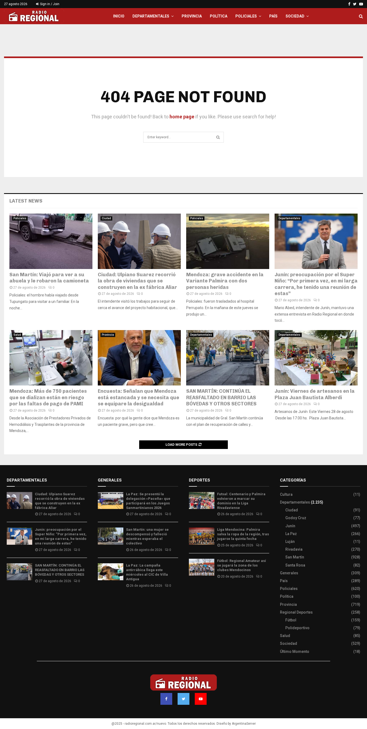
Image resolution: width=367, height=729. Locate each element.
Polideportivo (297, 628)
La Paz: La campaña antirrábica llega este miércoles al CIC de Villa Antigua (147, 572)
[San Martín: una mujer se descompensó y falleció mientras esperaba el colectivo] (110, 536)
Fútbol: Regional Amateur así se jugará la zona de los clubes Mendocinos (241, 565)
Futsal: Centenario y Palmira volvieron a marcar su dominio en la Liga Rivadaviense (241, 501)
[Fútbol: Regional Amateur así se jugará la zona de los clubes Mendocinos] (201, 567)
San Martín (294, 557)
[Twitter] (183, 699)
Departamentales (150, 16)
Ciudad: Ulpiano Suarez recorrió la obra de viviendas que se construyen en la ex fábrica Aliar (137, 281)
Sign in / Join (49, 4)
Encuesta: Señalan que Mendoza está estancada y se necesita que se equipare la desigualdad (139, 397)
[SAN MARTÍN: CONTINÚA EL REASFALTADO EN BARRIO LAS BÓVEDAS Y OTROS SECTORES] (227, 357)
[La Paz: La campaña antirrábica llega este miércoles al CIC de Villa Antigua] (110, 571)
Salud (17, 334)
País (273, 16)
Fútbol (290, 620)
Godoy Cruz (295, 518)
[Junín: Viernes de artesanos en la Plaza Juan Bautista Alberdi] (316, 357)
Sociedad (295, 16)
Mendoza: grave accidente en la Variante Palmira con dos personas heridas (225, 281)
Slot (192, 592)
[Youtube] (201, 699)
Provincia (192, 16)
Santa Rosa (295, 565)
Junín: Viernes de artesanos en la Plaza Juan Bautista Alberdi (315, 394)
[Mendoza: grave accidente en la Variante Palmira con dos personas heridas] (227, 241)
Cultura (286, 494)
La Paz (291, 534)
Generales (289, 573)
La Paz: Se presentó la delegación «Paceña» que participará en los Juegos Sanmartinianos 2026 (148, 501)
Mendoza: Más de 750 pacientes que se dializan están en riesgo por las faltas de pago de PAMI (48, 397)
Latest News (25, 201)
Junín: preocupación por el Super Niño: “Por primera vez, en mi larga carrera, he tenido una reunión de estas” (316, 284)
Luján (290, 541)
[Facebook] (166, 699)
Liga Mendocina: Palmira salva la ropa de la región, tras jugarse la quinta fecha (243, 534)
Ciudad (106, 218)
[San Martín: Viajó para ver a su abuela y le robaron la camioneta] (50, 241)
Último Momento (294, 651)
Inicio (118, 16)
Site (199, 592)
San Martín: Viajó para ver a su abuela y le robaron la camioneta (49, 278)
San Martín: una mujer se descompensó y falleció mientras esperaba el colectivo (147, 536)
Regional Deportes (296, 612)
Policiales (246, 16)
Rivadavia (294, 549)
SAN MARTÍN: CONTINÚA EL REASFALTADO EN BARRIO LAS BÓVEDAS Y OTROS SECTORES (221, 397)
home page (182, 116)
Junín (290, 526)
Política (218, 16)
